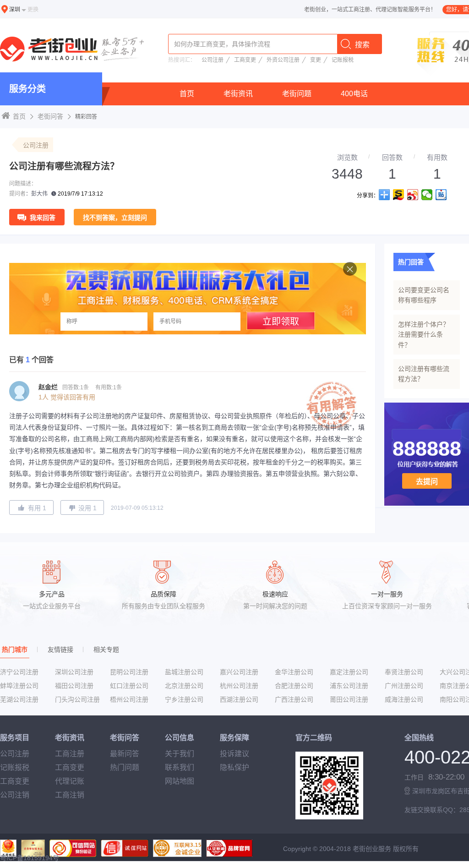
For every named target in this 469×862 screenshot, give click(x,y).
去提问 (427, 482)
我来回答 (42, 217)
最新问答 (124, 754)
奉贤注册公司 (404, 672)
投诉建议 (234, 754)
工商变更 (245, 60)
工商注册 (69, 754)
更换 (32, 9)
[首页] (73, 50)
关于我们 (179, 754)
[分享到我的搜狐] (398, 194)
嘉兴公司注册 (239, 672)
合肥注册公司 (294, 685)
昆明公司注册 (129, 672)
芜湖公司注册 (19, 699)
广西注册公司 (294, 699)
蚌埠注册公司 (19, 685)
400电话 (354, 94)
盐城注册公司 (184, 672)
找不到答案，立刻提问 (115, 217)
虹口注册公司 (129, 685)
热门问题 (124, 767)
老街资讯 (238, 94)
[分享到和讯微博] (441, 194)
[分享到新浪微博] (413, 194)
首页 (187, 94)
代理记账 (69, 781)
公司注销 (14, 795)
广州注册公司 (404, 685)
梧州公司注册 (129, 699)
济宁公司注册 (19, 672)
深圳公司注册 (74, 672)
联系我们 (179, 767)
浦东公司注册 (349, 685)
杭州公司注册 (239, 685)
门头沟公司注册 (77, 699)
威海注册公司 (404, 699)
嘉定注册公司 (349, 672)
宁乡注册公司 (184, 699)
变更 (315, 60)
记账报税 (343, 60)
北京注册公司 (184, 685)
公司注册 (213, 60)
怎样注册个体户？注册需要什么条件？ (423, 335)
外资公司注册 (283, 60)
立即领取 (280, 321)
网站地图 (179, 781)
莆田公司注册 (349, 699)
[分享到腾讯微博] (427, 194)
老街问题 (296, 94)
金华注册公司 (294, 672)
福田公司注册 (74, 685)
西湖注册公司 (239, 699)
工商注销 (69, 795)
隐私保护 (234, 767)
